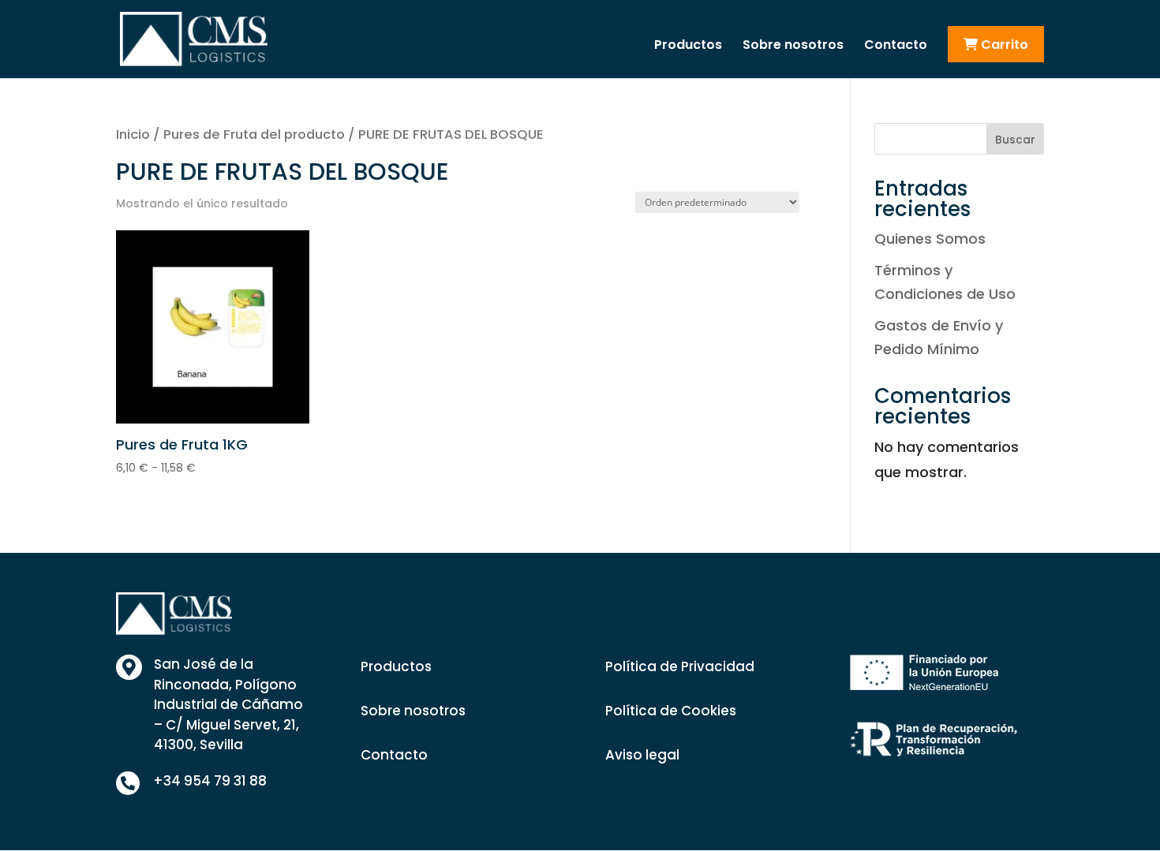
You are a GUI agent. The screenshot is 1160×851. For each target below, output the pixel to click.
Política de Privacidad (679, 666)
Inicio (133, 134)
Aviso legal (642, 754)
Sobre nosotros (793, 46)
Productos (688, 46)
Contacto (895, 46)
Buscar (1015, 139)
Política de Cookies (670, 710)
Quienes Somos (930, 238)
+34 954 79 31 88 (210, 780)
